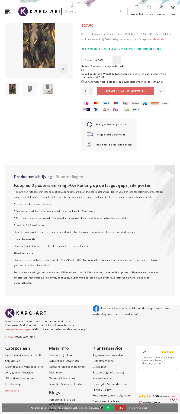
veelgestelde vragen (18, 329)
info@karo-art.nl (25, 336)
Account (161, 14)
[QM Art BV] (39, 11)
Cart (173, 14)
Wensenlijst (137, 14)
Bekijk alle (12, 390)
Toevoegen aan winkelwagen (125, 91)
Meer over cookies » (139, 408)
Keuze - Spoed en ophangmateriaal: (102, 66)
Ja (108, 408)
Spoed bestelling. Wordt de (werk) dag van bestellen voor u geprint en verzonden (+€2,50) (123, 75)
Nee (121, 408)
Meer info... (159, 39)
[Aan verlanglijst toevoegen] (161, 91)
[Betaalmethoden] (86, 103)
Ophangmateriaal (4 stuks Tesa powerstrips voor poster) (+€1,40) (123, 81)
